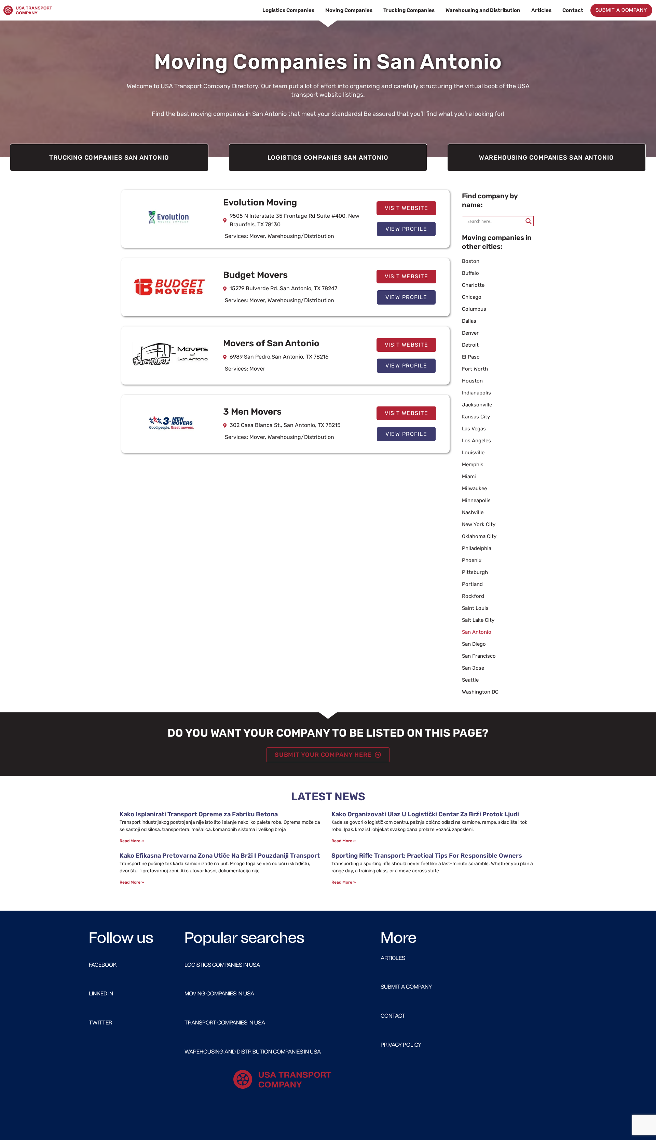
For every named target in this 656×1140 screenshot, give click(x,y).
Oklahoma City (479, 536)
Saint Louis (475, 608)
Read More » (132, 841)
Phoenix (471, 560)
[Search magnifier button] (528, 221)
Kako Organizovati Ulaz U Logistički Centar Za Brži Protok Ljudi (425, 814)
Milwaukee (474, 488)
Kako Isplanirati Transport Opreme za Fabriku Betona (199, 814)
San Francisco (479, 656)
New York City (478, 524)
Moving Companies (348, 10)
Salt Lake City (478, 620)
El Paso (471, 357)
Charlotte (473, 285)
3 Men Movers (252, 411)
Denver (470, 333)
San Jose (473, 668)
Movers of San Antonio (271, 343)
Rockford (473, 596)
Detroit (470, 345)
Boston (470, 261)
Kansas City (476, 417)
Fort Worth (475, 369)
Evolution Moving (260, 202)
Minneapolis (476, 500)
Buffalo (470, 273)
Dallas (469, 321)
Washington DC (480, 692)
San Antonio (476, 632)
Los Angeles (476, 441)
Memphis (472, 464)
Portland (472, 584)
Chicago (471, 297)
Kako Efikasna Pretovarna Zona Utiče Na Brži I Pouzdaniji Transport (220, 855)
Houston (472, 381)
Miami (469, 476)
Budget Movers (255, 275)
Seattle (470, 680)
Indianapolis (476, 393)
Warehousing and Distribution (483, 10)
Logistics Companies (288, 10)
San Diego (474, 644)
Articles (541, 10)
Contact (572, 10)
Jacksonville (477, 405)
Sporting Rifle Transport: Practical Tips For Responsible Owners (426, 855)
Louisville (473, 453)
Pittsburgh (475, 572)
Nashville (472, 512)
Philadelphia (476, 548)
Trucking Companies (409, 10)
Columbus (474, 309)
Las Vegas (474, 429)
